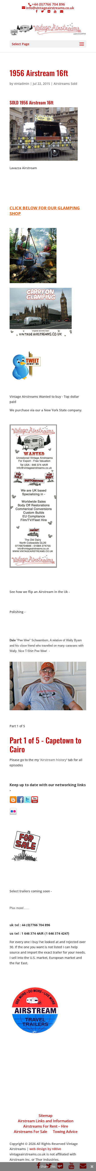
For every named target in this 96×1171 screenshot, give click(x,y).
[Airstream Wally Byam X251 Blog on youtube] (34, 802)
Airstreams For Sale (30, 1131)
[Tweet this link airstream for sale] (26, 379)
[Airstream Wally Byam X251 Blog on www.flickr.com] (13, 814)
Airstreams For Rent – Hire (45, 1126)
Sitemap (45, 1115)
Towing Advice (65, 1131)
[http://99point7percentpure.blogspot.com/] (13, 801)
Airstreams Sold (65, 83)
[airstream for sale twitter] (27, 802)
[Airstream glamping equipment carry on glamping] (33, 282)
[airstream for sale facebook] (20, 802)
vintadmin (21, 83)
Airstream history (53, 760)
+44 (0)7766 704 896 (48, 4)
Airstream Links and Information (45, 1120)
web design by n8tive (45, 1149)
